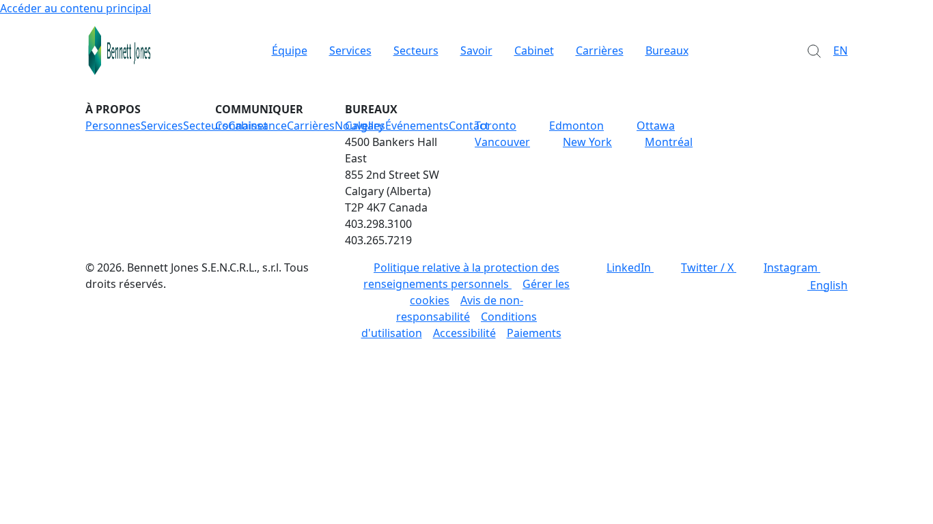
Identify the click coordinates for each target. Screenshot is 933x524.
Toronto (495, 125)
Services (350, 50)
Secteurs (415, 50)
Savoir (476, 50)
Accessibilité (464, 332)
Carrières (600, 50)
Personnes (113, 125)
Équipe (289, 50)
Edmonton (576, 125)
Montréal (669, 141)
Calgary (364, 125)
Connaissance (251, 125)
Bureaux (666, 50)
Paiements (534, 332)
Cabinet (534, 50)
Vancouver (502, 141)
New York (587, 141)
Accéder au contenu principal (75, 8)
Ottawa (656, 125)
